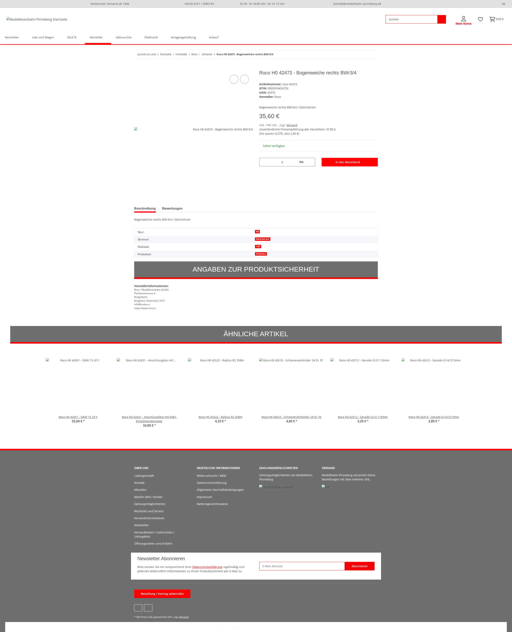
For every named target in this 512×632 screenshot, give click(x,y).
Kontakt (139, 483)
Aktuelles (140, 490)
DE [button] (503, 4)
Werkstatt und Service (149, 511)
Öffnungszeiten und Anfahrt (153, 543)
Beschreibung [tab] (145, 208)
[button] (463, 20)
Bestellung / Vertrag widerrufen (162, 594)
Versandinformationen (149, 518)
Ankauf (213, 37)
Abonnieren (360, 566)
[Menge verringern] (263, 162)
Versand (291, 125)
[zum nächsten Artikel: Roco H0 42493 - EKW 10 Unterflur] (373, 54)
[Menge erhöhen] (310, 162)
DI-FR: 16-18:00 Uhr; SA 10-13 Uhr (262, 4)
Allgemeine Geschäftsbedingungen (220, 490)
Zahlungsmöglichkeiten (149, 504)
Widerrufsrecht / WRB (211, 476)
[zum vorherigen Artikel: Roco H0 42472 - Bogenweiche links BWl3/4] (365, 54)
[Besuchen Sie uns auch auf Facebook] (138, 607)
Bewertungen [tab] (172, 208)
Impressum (204, 497)
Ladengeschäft (144, 476)
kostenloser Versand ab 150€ (110, 4)
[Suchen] (441, 19)
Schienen (261, 253)
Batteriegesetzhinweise (212, 504)
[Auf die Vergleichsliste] (234, 79)
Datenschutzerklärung (212, 483)
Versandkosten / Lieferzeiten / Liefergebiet (154, 534)
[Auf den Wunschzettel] (244, 79)
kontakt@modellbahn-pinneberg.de (357, 4)
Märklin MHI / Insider (148, 497)
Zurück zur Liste (146, 54)
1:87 (258, 246)
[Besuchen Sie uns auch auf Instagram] (148, 607)
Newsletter (141, 525)
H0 (257, 231)
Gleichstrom (262, 239)
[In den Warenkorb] (137, 68)
